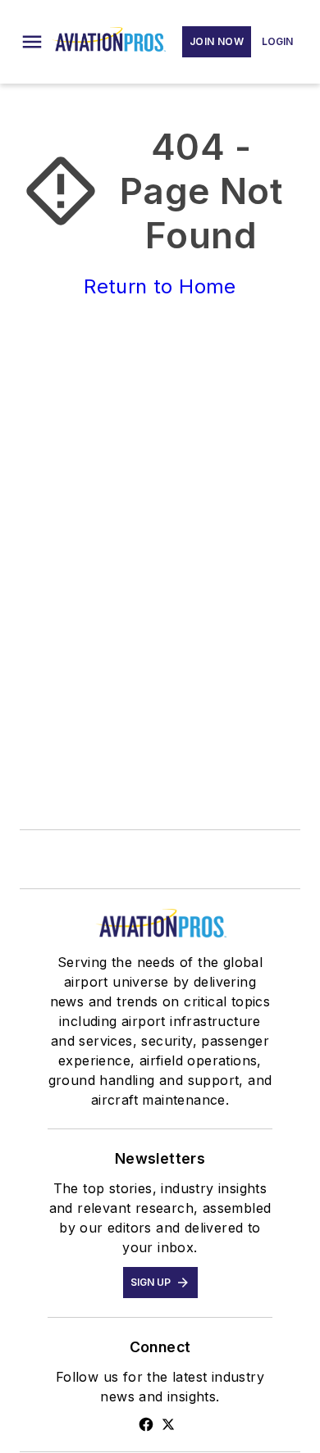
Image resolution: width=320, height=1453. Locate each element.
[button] (32, 42)
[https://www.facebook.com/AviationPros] (146, 1424)
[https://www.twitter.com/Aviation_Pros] (168, 1424)
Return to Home (160, 286)
